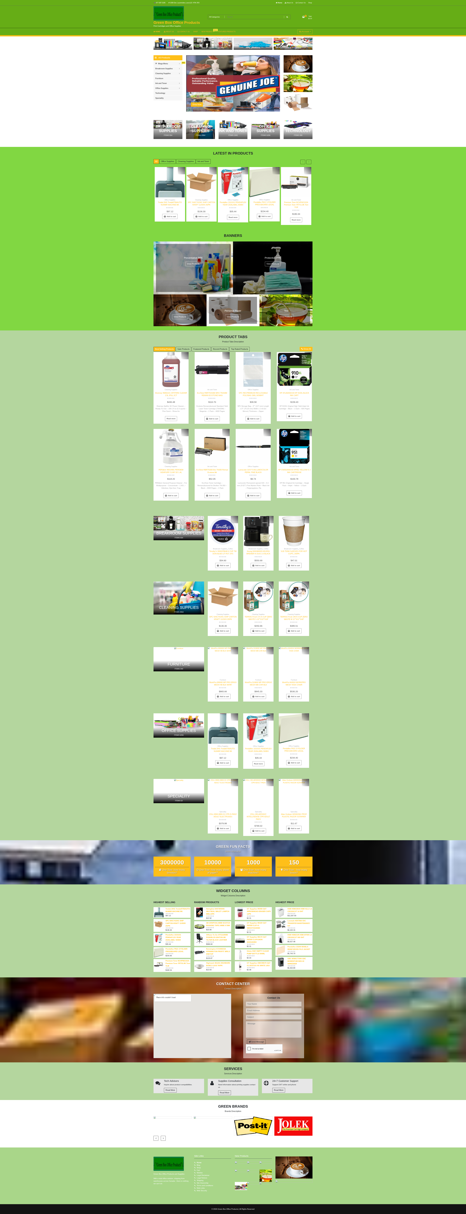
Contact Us (301, 3)
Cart (198, 1170)
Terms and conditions (205, 1185)
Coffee (230, 549)
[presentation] (268, 58)
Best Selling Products (164, 349)
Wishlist (200, 1173)
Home (279, 3)
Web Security (202, 1191)
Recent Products (220, 349)
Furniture (223, 680)
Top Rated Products (239, 349)
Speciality (222, 812)
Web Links (201, 1188)
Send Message (257, 1042)
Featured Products (201, 349)
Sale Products (183, 349)
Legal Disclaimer (203, 1175)
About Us (289, 3)
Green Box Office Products (177, 23)
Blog (198, 1165)
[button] (276, 106)
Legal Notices (202, 1178)
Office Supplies (167, 161)
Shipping (200, 1180)
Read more (233, 217)
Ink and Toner (203, 161)
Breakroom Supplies (220, 549)
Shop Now (197, 104)
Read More (170, 1090)
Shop (310, 3)
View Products (193, 264)
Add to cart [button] (171, 216)
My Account (304, 32)
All (156, 161)
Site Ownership (202, 1183)
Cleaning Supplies (186, 161)
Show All (307, 349)
